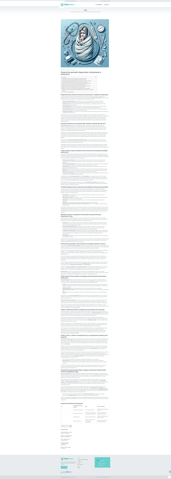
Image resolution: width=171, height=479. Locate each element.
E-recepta (79, 461)
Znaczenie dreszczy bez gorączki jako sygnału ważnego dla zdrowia (74, 79)
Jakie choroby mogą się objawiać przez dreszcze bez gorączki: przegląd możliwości (76, 80)
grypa (103, 251)
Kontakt (79, 462)
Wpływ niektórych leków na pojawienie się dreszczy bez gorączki (73, 87)
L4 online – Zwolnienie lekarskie (83, 459)
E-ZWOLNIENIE (99, 4)
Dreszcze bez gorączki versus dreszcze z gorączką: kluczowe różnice (74, 84)
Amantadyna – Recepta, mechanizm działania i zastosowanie (64, 443)
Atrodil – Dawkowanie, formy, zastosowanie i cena (65, 440)
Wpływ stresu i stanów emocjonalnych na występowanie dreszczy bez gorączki (76, 88)
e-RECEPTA (106, 4)
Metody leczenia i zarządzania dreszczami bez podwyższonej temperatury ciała (76, 83)
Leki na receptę (80, 464)
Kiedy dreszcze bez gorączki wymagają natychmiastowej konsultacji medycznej (76, 85)
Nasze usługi (64, 467)
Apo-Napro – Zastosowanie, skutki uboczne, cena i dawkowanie (66, 436)
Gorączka (66, 251)
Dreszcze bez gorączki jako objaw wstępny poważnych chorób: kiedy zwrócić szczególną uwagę (77, 90)
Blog (78, 466)
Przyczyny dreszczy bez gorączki (68, 91)
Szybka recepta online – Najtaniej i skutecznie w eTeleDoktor (66, 433)
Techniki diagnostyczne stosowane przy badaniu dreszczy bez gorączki (74, 82)
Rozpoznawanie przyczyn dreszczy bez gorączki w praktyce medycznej (74, 78)
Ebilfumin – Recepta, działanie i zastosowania (66, 448)
